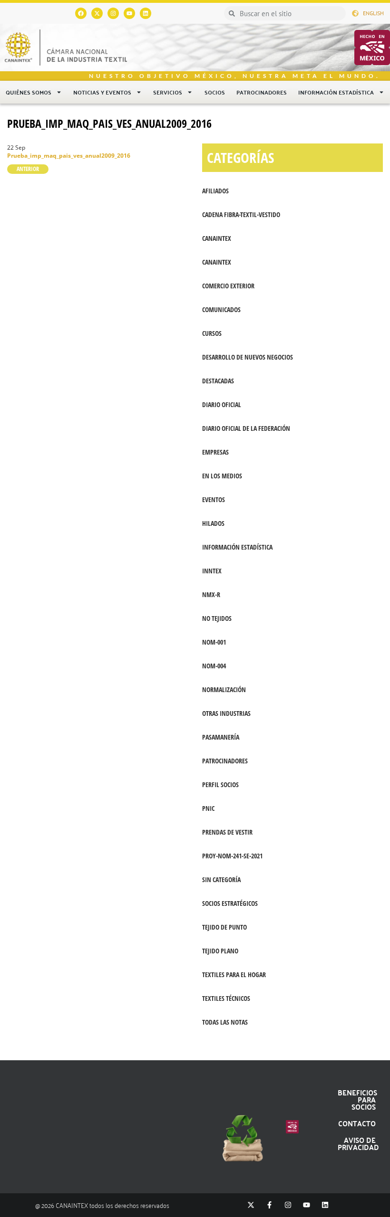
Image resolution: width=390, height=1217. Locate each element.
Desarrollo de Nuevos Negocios (247, 356)
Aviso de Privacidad (358, 1143)
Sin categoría (221, 879)
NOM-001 (214, 642)
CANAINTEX (216, 238)
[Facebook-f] (269, 1204)
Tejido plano (220, 950)
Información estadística (336, 92)
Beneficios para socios (357, 1099)
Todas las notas (225, 1022)
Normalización (224, 689)
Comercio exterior (228, 285)
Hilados (213, 523)
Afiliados (215, 190)
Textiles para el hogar (234, 974)
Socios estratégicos (230, 903)
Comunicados (221, 309)
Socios (215, 92)
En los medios (222, 475)
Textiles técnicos (226, 998)
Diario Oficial (221, 404)
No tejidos (217, 618)
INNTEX (212, 570)
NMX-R (211, 594)
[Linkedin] (145, 13)
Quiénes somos (28, 92)
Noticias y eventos (102, 92)
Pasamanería (220, 737)
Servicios (167, 92)
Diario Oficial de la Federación (246, 428)
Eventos (213, 499)
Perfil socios (220, 784)
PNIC (208, 808)
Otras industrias (226, 713)
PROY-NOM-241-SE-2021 (232, 855)
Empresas (215, 451)
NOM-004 (214, 665)
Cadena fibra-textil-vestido (241, 214)
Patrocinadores (261, 92)
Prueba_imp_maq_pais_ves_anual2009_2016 (109, 123)
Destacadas (218, 380)
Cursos (212, 333)
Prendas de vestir (227, 832)
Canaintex (216, 261)
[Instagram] (113, 13)
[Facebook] (81, 13)
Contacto (357, 1123)
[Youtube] (129, 13)
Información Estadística (237, 546)
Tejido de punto (224, 927)
